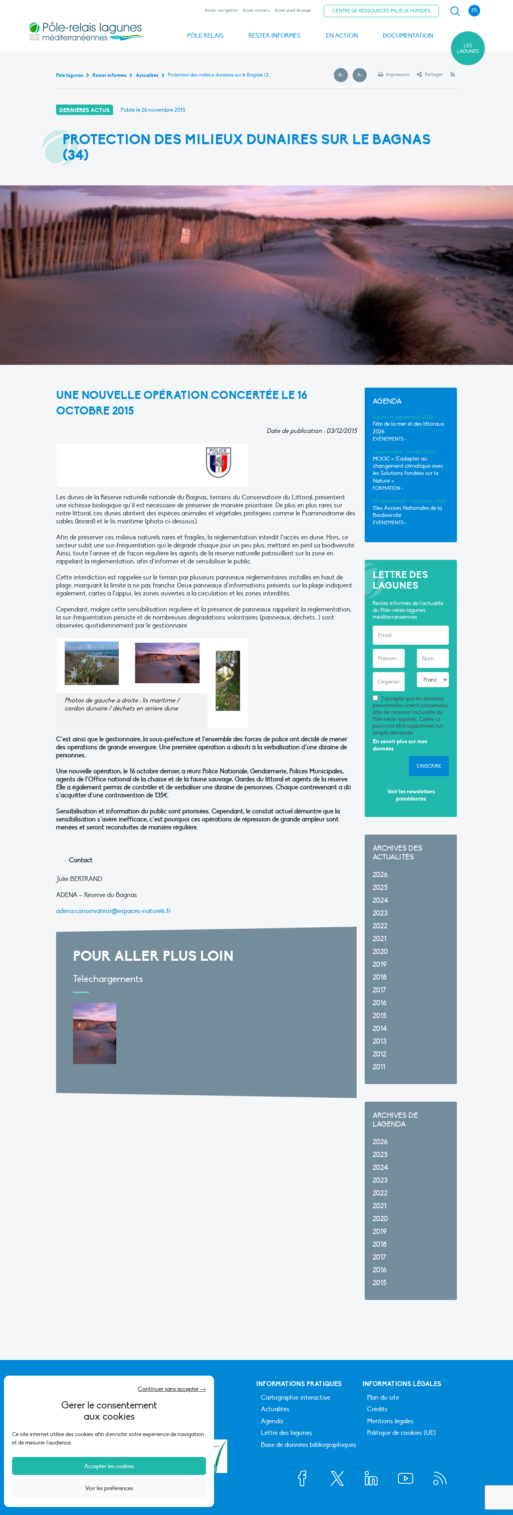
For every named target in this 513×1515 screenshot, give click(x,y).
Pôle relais (205, 35)
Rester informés (274, 35)
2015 (379, 1016)
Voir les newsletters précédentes (411, 795)
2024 (380, 900)
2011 (379, 1067)
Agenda (272, 1421)
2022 (380, 926)
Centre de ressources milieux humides (381, 11)
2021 (379, 939)
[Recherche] (455, 11)
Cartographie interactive (295, 1398)
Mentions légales (390, 1421)
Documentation (408, 35)
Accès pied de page (293, 10)
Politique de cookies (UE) (401, 1433)
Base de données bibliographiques (308, 1445)
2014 (380, 1028)
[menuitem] (454, 11)
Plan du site (383, 1398)
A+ (362, 75)
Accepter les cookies (109, 1466)
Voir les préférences (109, 1488)
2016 (379, 1003)
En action (342, 35)
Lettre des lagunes (286, 1433)
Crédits (377, 1409)
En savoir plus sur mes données (400, 745)
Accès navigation (221, 10)
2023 (380, 913)
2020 (380, 952)
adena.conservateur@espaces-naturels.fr (113, 911)
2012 (379, 1054)
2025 (380, 887)
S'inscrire (428, 766)
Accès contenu (256, 10)
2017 (379, 990)
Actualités (275, 1409)
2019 (379, 964)
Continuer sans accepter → (172, 1388)
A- (343, 75)
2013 (379, 1041)
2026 (380, 875)
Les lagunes (468, 48)
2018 (380, 977)
